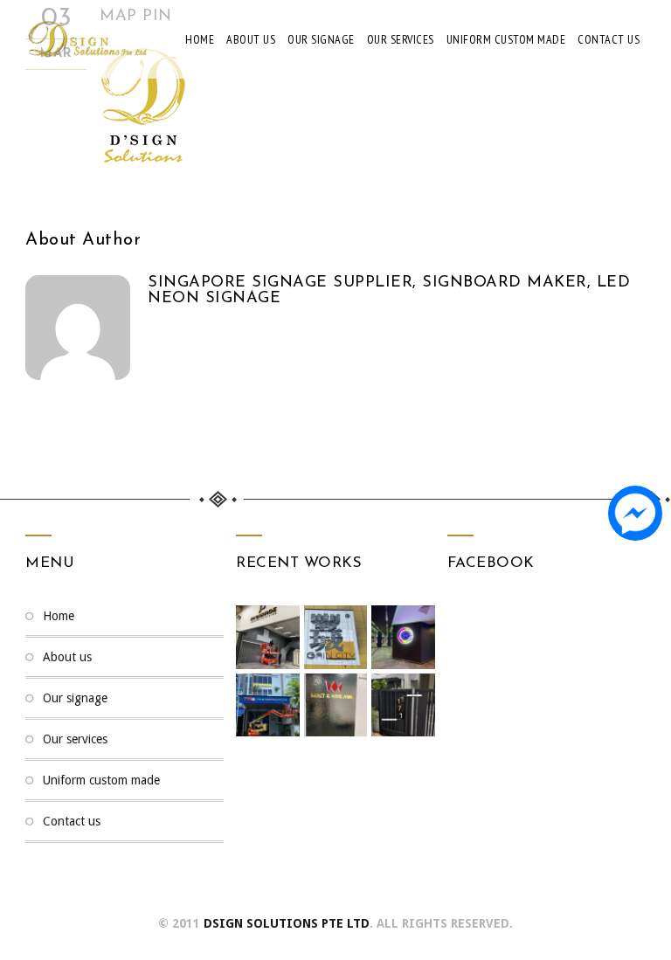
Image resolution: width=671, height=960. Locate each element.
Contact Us (609, 39)
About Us (250, 39)
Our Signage (321, 39)
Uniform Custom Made (506, 39)
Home (199, 39)
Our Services (400, 39)
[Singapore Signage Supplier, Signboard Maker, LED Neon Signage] (86, 39)
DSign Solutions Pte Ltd (287, 923)
